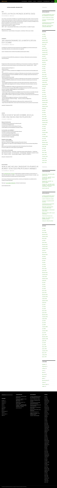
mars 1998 (44, 150)
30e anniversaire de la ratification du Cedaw (19, 41)
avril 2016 (44, 70)
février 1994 (44, 162)
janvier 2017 (44, 58)
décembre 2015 (45, 78)
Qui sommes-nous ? (47, 1)
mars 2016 (44, 72)
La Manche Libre (7, 173)
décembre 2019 (45, 40)
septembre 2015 (45, 84)
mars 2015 (44, 94)
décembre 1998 (45, 142)
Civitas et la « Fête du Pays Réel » (47, 220)
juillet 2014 (44, 108)
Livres (43, 370)
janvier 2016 (44, 76)
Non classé (44, 374)
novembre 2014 (45, 102)
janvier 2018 (44, 48)
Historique (30, 1)
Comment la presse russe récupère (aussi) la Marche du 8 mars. (48, 23)
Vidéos (43, 386)
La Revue (34, 1)
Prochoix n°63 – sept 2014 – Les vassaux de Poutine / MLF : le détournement (48, 178)
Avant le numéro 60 (45, 188)
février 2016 (44, 74)
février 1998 (44, 152)
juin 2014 (43, 110)
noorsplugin (14, 486)
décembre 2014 (45, 100)
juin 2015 (43, 88)
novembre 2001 (45, 136)
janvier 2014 (44, 118)
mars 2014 (44, 114)
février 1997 (44, 158)
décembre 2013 (45, 120)
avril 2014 (44, 112)
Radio (43, 378)
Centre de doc (39, 1)
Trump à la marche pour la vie (47, 215)
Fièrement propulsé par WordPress (21, 486)
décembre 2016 (45, 60)
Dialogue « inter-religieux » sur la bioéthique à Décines (47, 218)
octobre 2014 (44, 104)
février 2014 (44, 116)
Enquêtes (43, 364)
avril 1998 (44, 148)
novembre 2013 (45, 122)
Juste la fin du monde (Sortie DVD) (18, 14)
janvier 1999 (44, 140)
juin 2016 (43, 66)
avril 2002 (44, 134)
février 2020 (44, 38)
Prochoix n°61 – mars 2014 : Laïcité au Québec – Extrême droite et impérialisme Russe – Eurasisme (48, 185)
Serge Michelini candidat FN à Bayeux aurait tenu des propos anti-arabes (20, 167)
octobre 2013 (44, 124)
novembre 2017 (45, 52)
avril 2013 (44, 126)
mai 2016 (43, 68)
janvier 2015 (44, 98)
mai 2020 (43, 34)
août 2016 (44, 62)
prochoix (12, 15)
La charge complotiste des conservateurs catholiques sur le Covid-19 (48, 15)
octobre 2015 (44, 82)
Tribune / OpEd (44, 384)
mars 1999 (44, 138)
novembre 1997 (45, 156)
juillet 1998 (44, 146)
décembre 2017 (45, 50)
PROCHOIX (4, 1)
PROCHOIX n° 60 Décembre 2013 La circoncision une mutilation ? (17, 116)
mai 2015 (43, 90)
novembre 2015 (45, 80)
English (52, 1)
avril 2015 (44, 92)
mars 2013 (44, 128)
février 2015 (44, 96)
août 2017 (44, 56)
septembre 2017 (45, 54)
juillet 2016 (44, 64)
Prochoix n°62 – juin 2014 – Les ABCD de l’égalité (47, 182)
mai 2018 (43, 46)
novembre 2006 (45, 132)
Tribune (43, 382)
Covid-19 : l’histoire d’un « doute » (48, 17)
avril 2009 (44, 130)
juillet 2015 (44, 86)
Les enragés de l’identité (10, 182)
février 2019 (44, 44)
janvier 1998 (44, 154)
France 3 (13, 173)
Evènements (4, 38)
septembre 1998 (45, 144)
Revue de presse (4, 164)
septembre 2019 (45, 42)
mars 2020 (44, 36)
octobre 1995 (44, 160)
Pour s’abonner (24, 1)
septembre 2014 (45, 106)
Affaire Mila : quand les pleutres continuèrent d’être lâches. (47, 26)
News (3, 11)
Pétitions (43, 376)
